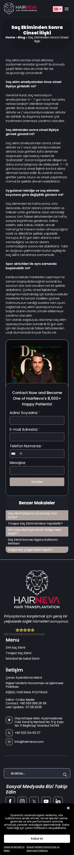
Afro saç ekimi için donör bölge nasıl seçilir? (34, 532)
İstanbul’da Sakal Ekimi (22, 658)
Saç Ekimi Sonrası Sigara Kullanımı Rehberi (33, 541)
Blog (21, 37)
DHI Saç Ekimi (15, 647)
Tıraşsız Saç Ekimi (18, 653)
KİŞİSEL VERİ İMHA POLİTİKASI (26, 692)
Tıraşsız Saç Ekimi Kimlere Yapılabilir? (35, 523)
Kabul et (37, 839)
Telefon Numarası (27, 446)
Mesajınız (17, 463)
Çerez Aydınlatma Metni (24, 677)
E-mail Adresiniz (25, 430)
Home (10, 37)
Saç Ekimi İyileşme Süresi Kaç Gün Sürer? (32, 515)
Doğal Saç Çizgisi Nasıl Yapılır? (30, 550)
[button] (68, 808)
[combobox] (14, 454)
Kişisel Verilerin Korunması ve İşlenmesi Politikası (34, 685)
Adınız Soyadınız (25, 413)
